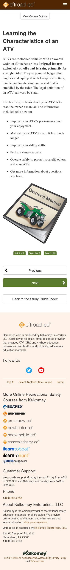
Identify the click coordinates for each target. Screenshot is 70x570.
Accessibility (44, 557)
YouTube (41, 370)
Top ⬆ (10, 382)
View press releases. (36, 522)
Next (35, 282)
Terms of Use (37, 561)
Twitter (29, 370)
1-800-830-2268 (12, 498)
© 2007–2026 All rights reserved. (21, 557)
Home (60, 382)
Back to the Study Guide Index (35, 298)
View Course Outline (35, 16)
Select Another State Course (35, 382)
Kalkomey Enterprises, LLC (50, 528)
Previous (35, 270)
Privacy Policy (59, 557)
